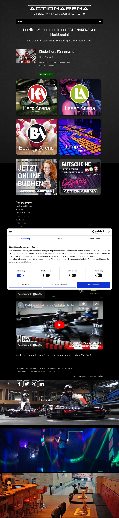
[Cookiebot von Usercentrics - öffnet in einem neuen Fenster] (94, 232)
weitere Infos (46, 74)
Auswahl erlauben (59, 285)
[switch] (46, 275)
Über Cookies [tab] (94, 239)
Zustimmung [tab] (25, 239)
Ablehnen (25, 285)
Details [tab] (59, 239)
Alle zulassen (93, 285)
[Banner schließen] (109, 232)
